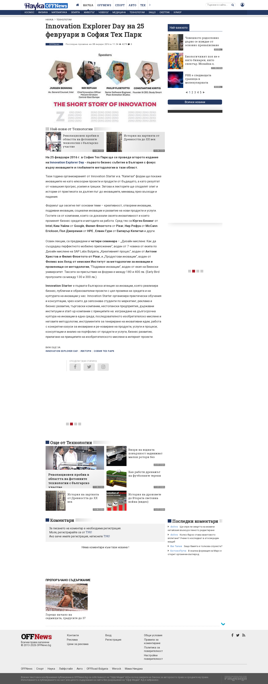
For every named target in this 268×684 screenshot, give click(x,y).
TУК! (89, 532)
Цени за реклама (77, 644)
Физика (43, 12)
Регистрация (113, 639)
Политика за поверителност (153, 649)
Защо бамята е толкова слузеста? (203, 546)
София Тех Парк (104, 351)
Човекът (103, 12)
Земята (75, 12)
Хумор (177, 12)
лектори (85, 351)
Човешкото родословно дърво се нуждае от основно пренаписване (202, 41)
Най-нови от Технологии (71, 129)
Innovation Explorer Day (67, 162)
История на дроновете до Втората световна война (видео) (144, 497)
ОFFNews (54, 44)
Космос (29, 12)
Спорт (120, 5)
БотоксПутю (178, 550)
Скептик (165, 12)
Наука (88, 5)
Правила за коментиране (152, 641)
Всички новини (195, 102)
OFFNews (26, 668)
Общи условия (153, 635)
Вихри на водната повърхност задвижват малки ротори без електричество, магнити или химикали (145, 459)
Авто (132, 5)
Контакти (73, 635)
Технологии (137, 12)
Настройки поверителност (153, 657)
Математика (59, 12)
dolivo (174, 526)
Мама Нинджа (134, 668)
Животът (89, 12)
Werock (116, 668)
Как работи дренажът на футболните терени (144, 473)
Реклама (72, 639)
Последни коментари (195, 521)
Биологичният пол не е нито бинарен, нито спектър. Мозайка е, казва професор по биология (202, 64)
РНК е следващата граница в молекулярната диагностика (198, 80)
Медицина (119, 12)
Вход (108, 635)
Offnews (104, 5)
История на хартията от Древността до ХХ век (141, 137)
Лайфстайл (66, 668)
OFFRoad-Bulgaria (97, 668)
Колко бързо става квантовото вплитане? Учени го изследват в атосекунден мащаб (193, 538)
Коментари (62, 520)
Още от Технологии (71, 442)
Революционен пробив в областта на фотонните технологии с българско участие (81, 141)
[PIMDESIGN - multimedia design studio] (234, 679)
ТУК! (107, 536)
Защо (152, 12)
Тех (143, 5)
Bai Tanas (176, 546)
